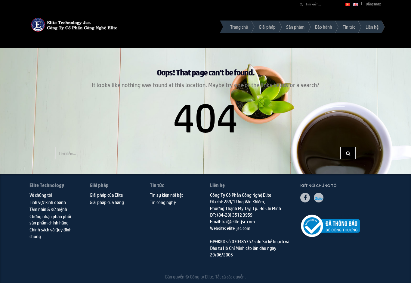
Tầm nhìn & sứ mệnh (48, 209)
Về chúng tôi (40, 195)
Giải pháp (267, 27)
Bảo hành (323, 27)
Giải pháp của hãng (107, 202)
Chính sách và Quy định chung (50, 232)
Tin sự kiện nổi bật (166, 195)
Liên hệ (372, 27)
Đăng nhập (374, 4)
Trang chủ (239, 27)
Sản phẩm (295, 27)
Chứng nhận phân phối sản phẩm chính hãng (50, 219)
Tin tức (349, 27)
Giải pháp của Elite (106, 195)
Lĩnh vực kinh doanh (47, 202)
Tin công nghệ (163, 202)
